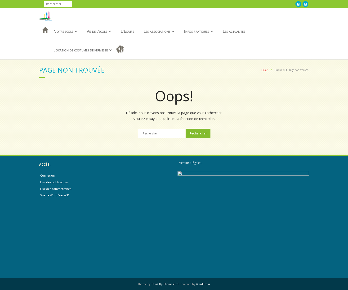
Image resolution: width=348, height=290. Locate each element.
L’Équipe (127, 31)
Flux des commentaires (55, 189)
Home (264, 70)
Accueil (44, 36)
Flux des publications (54, 182)
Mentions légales (190, 163)
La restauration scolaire (121, 50)
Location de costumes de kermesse (80, 50)
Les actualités (234, 31)
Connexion (47, 176)
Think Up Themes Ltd (164, 284)
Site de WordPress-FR (54, 195)
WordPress (203, 284)
